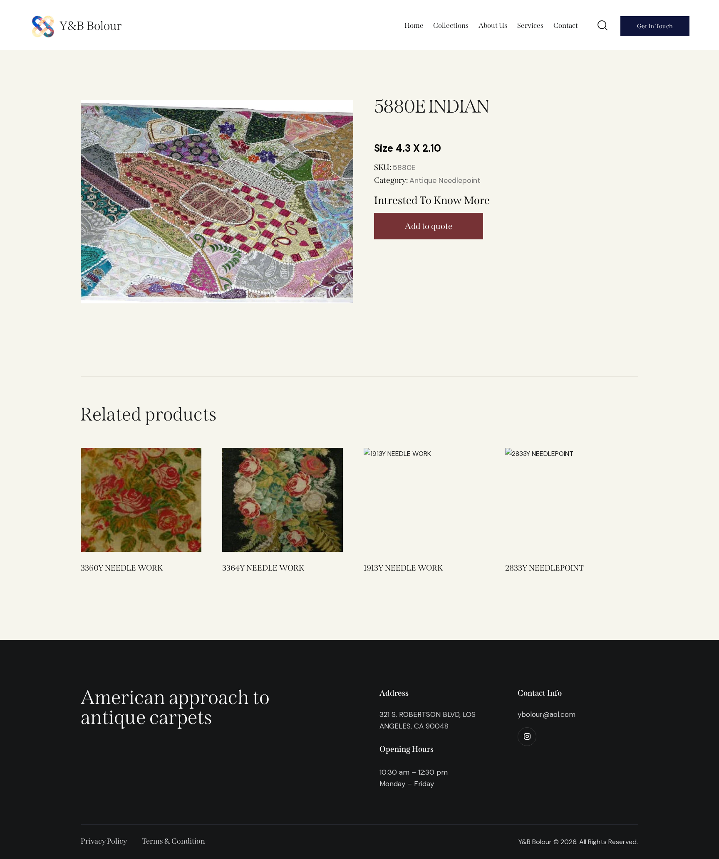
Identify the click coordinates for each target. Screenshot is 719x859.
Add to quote (428, 226)
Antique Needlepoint (445, 180)
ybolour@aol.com (546, 714)
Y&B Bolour (90, 26)
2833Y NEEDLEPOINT (544, 568)
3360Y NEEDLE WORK (122, 568)
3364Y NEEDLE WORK (263, 568)
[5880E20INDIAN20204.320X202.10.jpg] (217, 201)
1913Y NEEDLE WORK (403, 568)
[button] (129, 499)
